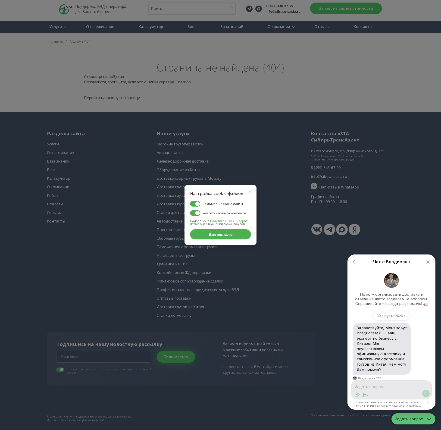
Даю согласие (220, 234)
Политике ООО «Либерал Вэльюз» (218, 222)
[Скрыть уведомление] (428, 402)
